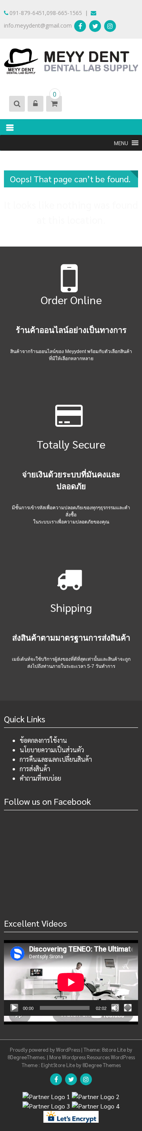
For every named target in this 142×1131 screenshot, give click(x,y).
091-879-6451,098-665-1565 (45, 13)
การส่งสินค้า (35, 769)
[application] (71, 977)
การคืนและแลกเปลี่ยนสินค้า (56, 759)
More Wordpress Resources (79, 1057)
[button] (121, 143)
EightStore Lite (58, 1065)
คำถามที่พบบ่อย (40, 778)
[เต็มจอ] (128, 1008)
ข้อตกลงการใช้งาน (43, 740)
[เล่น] (14, 1008)
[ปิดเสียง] (115, 1008)
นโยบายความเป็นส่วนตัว (52, 750)
